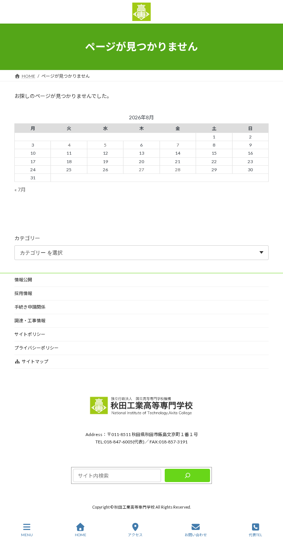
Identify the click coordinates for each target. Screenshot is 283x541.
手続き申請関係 (29, 307)
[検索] (187, 475)
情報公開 (23, 279)
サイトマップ (35, 361)
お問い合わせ (196, 535)
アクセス (135, 535)
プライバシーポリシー (36, 348)
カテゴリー (27, 238)
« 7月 (20, 189)
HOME (80, 535)
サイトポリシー (29, 334)
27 (141, 169)
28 (177, 169)
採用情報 (23, 293)
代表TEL (255, 535)
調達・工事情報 (29, 320)
